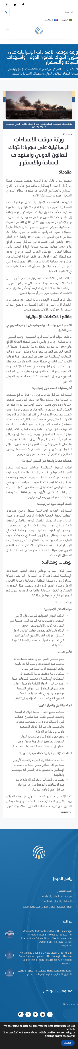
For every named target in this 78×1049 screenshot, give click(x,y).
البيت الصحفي (64, 891)
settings (49, 1036)
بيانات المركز (61, 69)
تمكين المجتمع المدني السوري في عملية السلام (47, 907)
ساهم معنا (69, 1004)
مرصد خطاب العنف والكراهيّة (57, 896)
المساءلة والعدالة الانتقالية (58, 901)
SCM (75, 69)
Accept (67, 1043)
